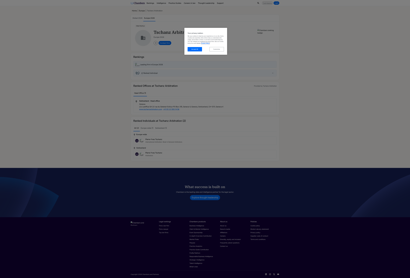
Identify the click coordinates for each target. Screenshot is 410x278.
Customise (216, 49)
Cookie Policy (205, 43)
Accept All (194, 49)
